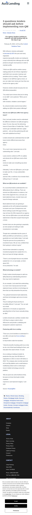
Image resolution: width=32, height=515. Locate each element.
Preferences (16, 510)
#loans (6, 398)
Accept (16, 501)
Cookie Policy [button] (8, 494)
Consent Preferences (9, 454)
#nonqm (10, 405)
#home (8, 396)
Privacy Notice (9, 446)
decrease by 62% (9, 53)
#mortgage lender (13, 398)
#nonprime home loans (16, 400)
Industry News (11, 33)
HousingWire (11, 388)
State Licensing (10, 441)
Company (8, 423)
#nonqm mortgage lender (20, 405)
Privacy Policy (9, 443)
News (7, 428)
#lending (21, 396)
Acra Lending (20, 336)
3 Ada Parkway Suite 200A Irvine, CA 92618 (10, 467)
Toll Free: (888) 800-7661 (12, 475)
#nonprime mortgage (10, 403)
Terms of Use (9, 438)
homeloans (16, 407)
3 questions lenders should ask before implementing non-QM (15, 24)
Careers (8, 425)
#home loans (14, 396)
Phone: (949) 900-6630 (12, 472)
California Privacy (10, 450)
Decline (16, 506)
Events (8, 430)
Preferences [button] (14, 495)
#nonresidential (8, 407)
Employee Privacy (10, 448)
